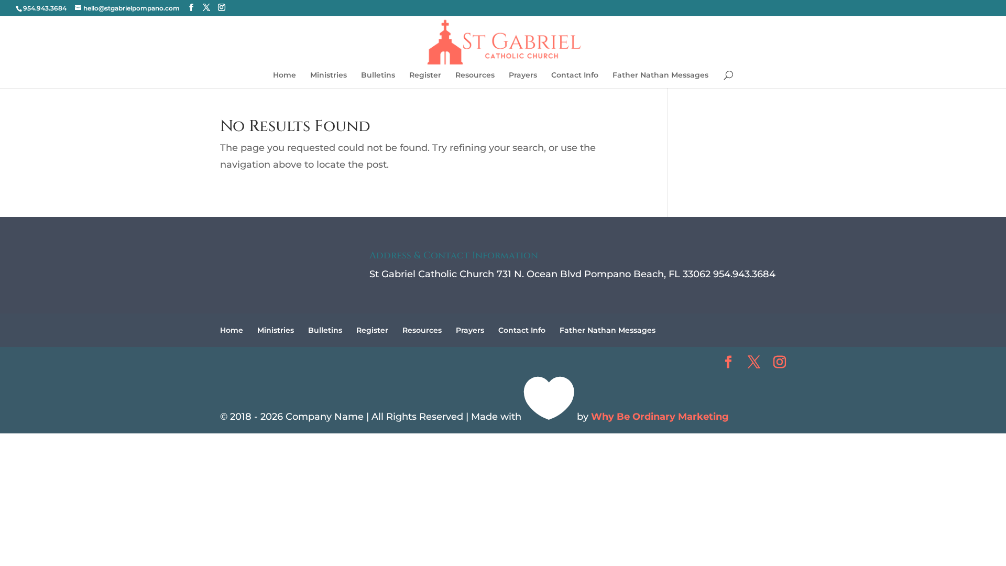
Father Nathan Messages (660, 75)
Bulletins (378, 75)
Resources (475, 75)
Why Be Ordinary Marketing (660, 416)
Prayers (523, 75)
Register (425, 75)
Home (284, 75)
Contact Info (574, 75)
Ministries (328, 75)
